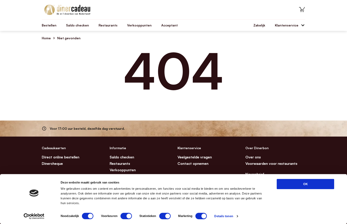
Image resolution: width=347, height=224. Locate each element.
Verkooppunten (139, 25)
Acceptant (169, 25)
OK (305, 184)
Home (46, 38)
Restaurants (108, 25)
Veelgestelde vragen (195, 157)
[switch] (126, 216)
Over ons (253, 157)
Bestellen (49, 25)
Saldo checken (77, 25)
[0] (302, 9)
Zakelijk (259, 25)
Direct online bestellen (60, 157)
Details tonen (223, 216)
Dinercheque (52, 163)
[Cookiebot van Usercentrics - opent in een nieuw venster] (34, 216)
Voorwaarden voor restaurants (271, 163)
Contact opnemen (193, 163)
